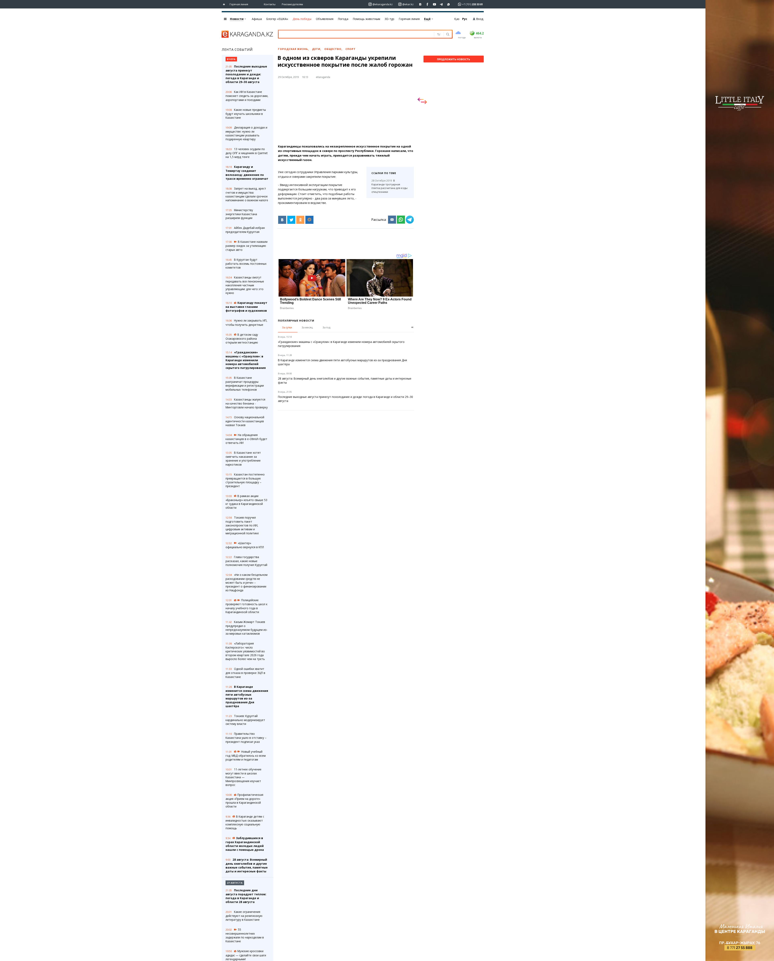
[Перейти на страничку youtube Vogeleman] (434, 4)
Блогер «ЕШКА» (277, 19)
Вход (480, 19)
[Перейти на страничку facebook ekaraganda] (427, 4)
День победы (302, 19)
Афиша (257, 19)
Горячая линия (239, 4)
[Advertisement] (346, 113)
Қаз (456, 19)
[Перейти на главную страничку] (225, 4)
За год (326, 327)
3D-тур (389, 19)
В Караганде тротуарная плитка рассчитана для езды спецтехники (389, 186)
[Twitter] (291, 220)
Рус (464, 19)
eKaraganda (323, 77)
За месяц (307, 327)
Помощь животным (366, 19)
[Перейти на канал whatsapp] (448, 4)
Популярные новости (296, 320)
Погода (343, 19)
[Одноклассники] (300, 220)
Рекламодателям (292, 4)
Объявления (324, 19)
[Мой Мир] (309, 220)
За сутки (287, 327)
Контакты (270, 4)
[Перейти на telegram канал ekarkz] (441, 4)
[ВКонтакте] (282, 220)
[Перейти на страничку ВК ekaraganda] (420, 4)
